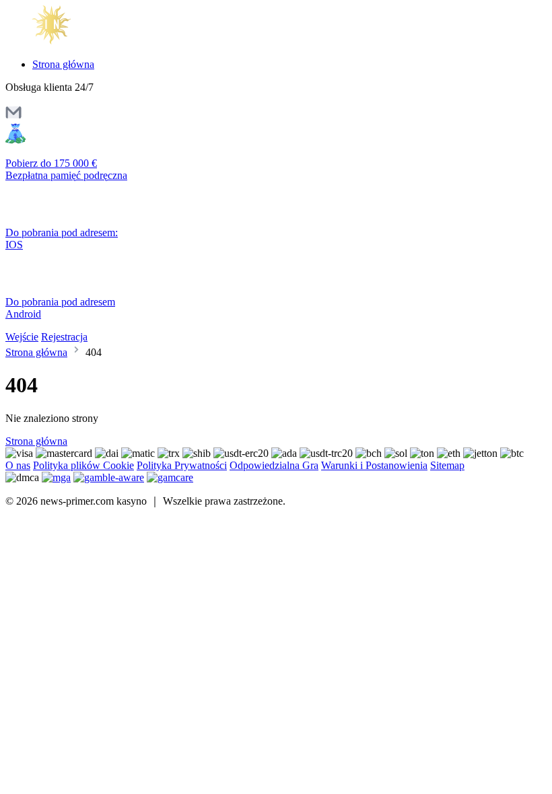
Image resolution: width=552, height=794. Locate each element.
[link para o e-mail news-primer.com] (13, 116)
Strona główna (63, 64)
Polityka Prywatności (182, 465)
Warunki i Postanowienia (374, 465)
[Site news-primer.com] (62, 41)
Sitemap (447, 465)
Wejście (21, 336)
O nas (17, 465)
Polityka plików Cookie (83, 465)
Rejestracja (64, 336)
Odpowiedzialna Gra (274, 465)
